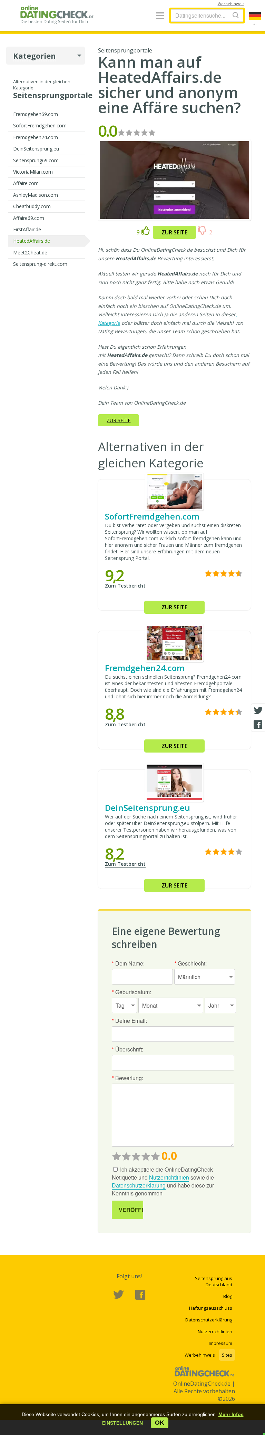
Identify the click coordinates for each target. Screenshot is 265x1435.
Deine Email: (129, 1021)
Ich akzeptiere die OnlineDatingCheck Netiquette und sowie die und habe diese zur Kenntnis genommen (163, 1181)
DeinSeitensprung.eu (36, 148)
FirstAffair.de (27, 229)
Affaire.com (26, 183)
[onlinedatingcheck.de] (59, 14)
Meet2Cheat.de (30, 252)
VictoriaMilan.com (33, 171)
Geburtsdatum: (131, 992)
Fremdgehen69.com (35, 114)
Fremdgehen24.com (35, 137)
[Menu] (160, 16)
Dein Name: (128, 963)
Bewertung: (127, 1078)
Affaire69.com (28, 218)
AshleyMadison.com (35, 195)
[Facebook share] (258, 724)
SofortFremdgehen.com (40, 125)
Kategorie (109, 323)
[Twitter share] (258, 711)
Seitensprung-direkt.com (40, 264)
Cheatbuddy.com (32, 206)
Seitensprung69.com (36, 160)
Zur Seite (174, 232)
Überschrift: (127, 1049)
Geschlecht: (190, 963)
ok (159, 1422)
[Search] (235, 15)
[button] (122, 1423)
